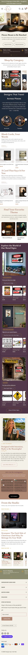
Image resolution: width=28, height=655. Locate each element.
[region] (14, 51)
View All (4, 145)
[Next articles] (26, 559)
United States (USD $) (7, 625)
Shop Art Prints (8, 44)
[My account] (22, 9)
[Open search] (19, 9)
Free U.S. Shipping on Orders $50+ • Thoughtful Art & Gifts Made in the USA (14, 2)
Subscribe (7, 619)
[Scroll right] (24, 80)
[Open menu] (2, 8)
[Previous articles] (2, 559)
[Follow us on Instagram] (5, 633)
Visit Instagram (14, 496)
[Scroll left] (3, 80)
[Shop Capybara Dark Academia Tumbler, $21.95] (8, 20)
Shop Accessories (19, 44)
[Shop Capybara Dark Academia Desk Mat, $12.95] (16, 27)
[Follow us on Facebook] (2, 633)
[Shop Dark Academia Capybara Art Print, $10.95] (15, 22)
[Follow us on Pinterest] (8, 633)
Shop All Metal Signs (14, 410)
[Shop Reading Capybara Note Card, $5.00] (22, 21)
